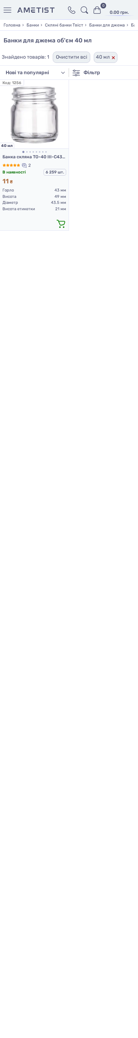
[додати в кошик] (61, 223)
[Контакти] (71, 10)
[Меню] (8, 10)
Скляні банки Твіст (64, 25)
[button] (23, 152)
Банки (33, 25)
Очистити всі (71, 57)
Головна (12, 25)
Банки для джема (107, 25)
